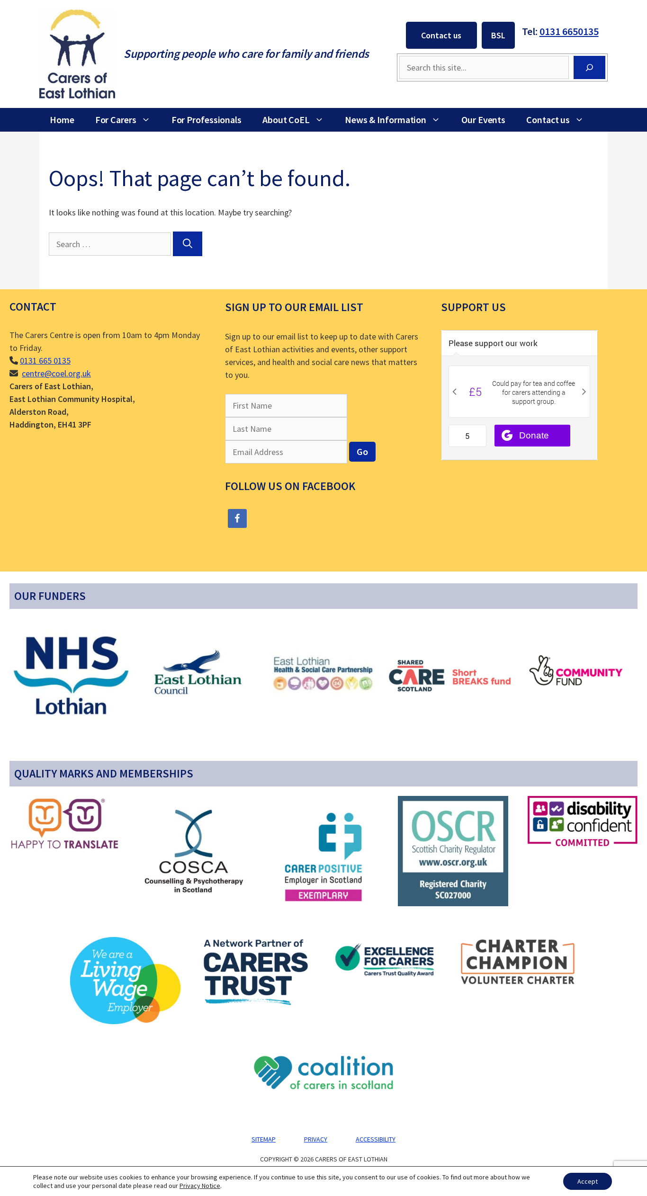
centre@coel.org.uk (56, 373)
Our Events (483, 119)
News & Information (385, 119)
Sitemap (264, 1139)
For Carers (115, 119)
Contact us (441, 35)
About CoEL (286, 119)
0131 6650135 (569, 31)
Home (62, 119)
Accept (587, 1181)
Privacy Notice (200, 1185)
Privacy (315, 1139)
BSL (498, 35)
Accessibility (375, 1139)
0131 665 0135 (45, 360)
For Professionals (206, 119)
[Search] (589, 67)
